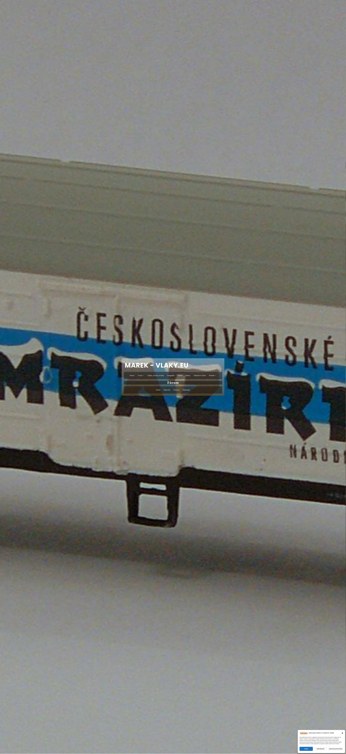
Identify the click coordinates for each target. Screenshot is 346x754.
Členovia (176, 390)
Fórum (158, 390)
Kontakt (211, 375)
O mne (140, 375)
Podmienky (186, 390)
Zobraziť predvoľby (335, 749)
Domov (132, 375)
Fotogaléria (171, 375)
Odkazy (187, 375)
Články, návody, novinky (156, 375)
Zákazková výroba (200, 375)
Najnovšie (167, 390)
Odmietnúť (320, 749)
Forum (180, 375)
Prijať (306, 749)
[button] (342, 733)
